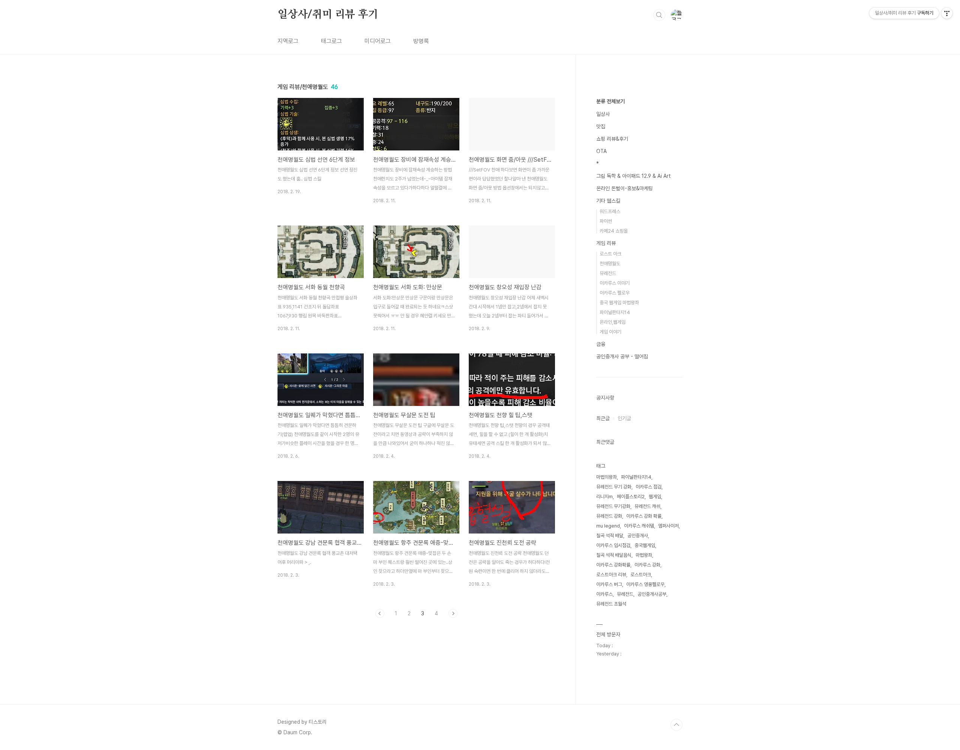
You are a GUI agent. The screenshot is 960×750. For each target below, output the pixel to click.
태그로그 (331, 41)
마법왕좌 (644, 555)
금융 (600, 344)
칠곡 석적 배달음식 (614, 555)
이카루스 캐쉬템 (639, 526)
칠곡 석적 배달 (609, 535)
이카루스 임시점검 (613, 545)
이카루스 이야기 (615, 283)
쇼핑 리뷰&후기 (612, 139)
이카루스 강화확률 (613, 565)
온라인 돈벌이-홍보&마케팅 (624, 188)
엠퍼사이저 (668, 526)
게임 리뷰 (606, 243)
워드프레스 (610, 211)
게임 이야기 (610, 332)
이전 (379, 613)
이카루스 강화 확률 (644, 516)
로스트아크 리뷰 (611, 574)
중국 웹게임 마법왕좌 (619, 302)
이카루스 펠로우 (615, 293)
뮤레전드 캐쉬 (647, 506)
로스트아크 (640, 574)
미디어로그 (377, 41)
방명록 (421, 41)
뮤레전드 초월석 (611, 604)
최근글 (603, 418)
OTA (601, 151)
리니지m (604, 496)
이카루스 (604, 594)
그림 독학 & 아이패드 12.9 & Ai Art (633, 176)
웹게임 (655, 496)
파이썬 (606, 221)
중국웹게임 (644, 545)
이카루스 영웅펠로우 (645, 584)
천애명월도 (610, 263)
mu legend (608, 526)
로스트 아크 (610, 254)
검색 (659, 15)
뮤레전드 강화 (609, 516)
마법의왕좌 (606, 477)
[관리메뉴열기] (946, 13)
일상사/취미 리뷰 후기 (328, 14)
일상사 (603, 114)
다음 (453, 613)
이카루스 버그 (609, 584)
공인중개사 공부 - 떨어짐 (622, 356)
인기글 (624, 418)
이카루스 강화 (647, 565)
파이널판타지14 (615, 312)
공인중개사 (637, 535)
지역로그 (288, 41)
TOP (676, 725)
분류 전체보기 (610, 101)
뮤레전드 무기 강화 (614, 487)
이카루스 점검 (649, 487)
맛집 (600, 126)
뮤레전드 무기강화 (613, 506)
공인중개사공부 (652, 594)
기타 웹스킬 (608, 201)
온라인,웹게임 (613, 322)
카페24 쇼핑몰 (614, 231)
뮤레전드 (608, 273)
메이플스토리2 (631, 496)
